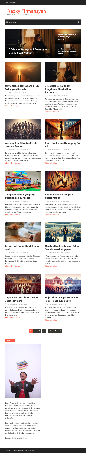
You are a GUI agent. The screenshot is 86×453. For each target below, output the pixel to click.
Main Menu (12, 22)
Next (52, 43)
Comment (24, 92)
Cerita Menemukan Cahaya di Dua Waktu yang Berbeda (67, 36)
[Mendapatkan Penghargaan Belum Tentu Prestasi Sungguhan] (63, 232)
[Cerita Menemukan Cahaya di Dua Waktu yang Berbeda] (23, 72)
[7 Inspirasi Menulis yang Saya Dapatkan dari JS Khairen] (23, 181)
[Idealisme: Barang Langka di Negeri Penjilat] (63, 181)
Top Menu (12, 3)
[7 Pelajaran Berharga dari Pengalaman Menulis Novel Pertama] (63, 72)
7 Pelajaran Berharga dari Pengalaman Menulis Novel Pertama (67, 51)
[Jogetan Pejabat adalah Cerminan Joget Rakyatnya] (23, 284)
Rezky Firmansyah (26, 11)
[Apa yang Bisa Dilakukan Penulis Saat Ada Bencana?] (23, 129)
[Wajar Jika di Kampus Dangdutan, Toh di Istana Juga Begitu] (63, 284)
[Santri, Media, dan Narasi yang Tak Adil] (63, 129)
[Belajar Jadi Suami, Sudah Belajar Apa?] (23, 232)
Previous (8, 43)
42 (50, 331)
